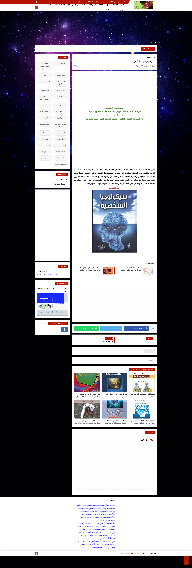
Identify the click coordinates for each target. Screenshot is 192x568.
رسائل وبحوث (71, 4)
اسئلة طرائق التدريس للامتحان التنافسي (45, 66)
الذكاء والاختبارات (45, 118)
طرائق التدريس (91, 4)
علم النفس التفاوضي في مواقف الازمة (143, 395)
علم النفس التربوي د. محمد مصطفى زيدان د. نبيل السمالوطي (88, 395)
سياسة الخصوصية (111, 2)
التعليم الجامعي (61, 105)
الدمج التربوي (61, 118)
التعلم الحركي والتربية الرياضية (44, 97)
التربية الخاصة (108, 9)
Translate (53, 274)
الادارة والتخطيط (120, 9)
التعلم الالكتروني (59, 4)
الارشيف (79, 2)
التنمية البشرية (60, 111)
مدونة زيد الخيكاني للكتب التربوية (131, 553)
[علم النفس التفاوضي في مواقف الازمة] (142, 382)
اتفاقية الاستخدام (88, 2)
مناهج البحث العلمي (104, 4)
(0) (75, 66)
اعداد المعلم (61, 75)
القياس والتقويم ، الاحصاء (60, 125)
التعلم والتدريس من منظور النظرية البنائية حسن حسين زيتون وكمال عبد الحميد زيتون (89, 269)
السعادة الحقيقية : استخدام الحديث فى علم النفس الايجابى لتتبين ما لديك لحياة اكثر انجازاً (130, 269)
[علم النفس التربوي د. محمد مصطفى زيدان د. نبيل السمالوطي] (87, 382)
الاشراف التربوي (60, 90)
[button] (136, 328)
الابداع (44, 75)
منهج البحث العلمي (61, 164)
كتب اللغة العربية (44, 145)
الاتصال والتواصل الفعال (61, 82)
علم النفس (81, 4)
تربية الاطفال (61, 133)
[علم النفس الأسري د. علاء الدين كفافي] (115, 382)
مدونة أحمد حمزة (59, 184)
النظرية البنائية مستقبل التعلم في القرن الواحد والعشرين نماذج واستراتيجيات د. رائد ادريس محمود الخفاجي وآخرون (142, 421)
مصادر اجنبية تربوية (119, 4)
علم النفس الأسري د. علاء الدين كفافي (116, 395)
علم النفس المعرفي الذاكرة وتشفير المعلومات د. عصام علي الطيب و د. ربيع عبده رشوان (115, 421)
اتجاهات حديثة (61, 63)
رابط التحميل (114, 188)
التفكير (50, 4)
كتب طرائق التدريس (45, 151)
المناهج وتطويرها (45, 124)
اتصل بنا (102, 2)
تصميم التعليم (44, 133)
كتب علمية (60, 158)
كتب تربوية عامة (61, 151)
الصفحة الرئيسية (122, 2)
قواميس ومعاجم (60, 145)
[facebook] (36, 1)
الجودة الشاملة (44, 111)
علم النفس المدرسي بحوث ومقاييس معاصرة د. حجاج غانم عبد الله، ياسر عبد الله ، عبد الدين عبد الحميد (87, 421)
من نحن (97, 2)
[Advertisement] (96, 28)
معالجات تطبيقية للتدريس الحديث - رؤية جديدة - (53, 290)
